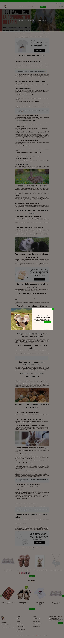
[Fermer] (53, 309)
